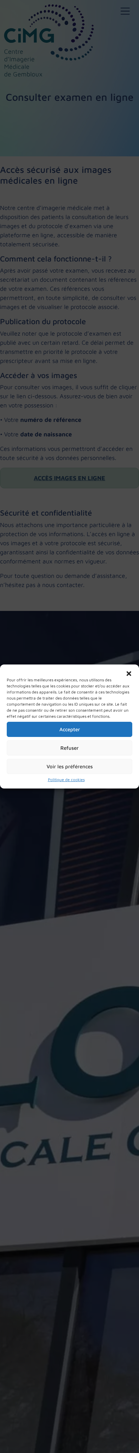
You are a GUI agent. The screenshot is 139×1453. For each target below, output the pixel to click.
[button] (129, 673)
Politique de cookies (66, 779)
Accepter (69, 729)
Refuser (69, 748)
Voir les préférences (70, 766)
